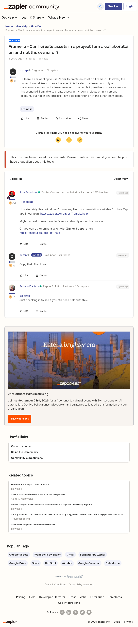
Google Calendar (89, 563)
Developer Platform (52, 597)
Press (72, 597)
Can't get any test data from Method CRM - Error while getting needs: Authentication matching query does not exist (67, 514)
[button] (113, 6)
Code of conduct (21, 446)
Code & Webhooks (22, 498)
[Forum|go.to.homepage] (32, 6)
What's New (57, 17)
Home (9, 26)
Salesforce (113, 563)
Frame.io (26, 109)
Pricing (20, 597)
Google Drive (17, 563)
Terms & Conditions (55, 584)
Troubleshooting (20, 518)
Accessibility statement (81, 584)
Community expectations (27, 457)
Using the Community (24, 452)
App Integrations (69, 602)
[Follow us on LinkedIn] (68, 612)
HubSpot (50, 563)
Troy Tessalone (28, 192)
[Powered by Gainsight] (69, 577)
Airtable (67, 563)
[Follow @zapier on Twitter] (82, 612)
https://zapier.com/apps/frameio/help (64, 213)
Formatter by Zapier (92, 554)
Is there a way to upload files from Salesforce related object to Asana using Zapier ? (51, 504)
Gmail (70, 554)
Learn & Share (31, 17)
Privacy (128, 621)
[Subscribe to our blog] (75, 612)
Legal (117, 621)
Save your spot (20, 418)
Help (32, 597)
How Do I (36, 26)
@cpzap (28, 201)
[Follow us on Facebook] (62, 612)
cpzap (24, 70)
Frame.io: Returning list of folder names (30, 484)
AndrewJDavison (29, 286)
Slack (35, 563)
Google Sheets (18, 554)
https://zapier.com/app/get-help (40, 232)
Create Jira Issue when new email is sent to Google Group (38, 494)
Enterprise (97, 597)
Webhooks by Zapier (47, 554)
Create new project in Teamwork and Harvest (33, 524)
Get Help (8, 17)
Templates (115, 597)
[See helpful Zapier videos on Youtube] (89, 612)
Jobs (83, 597)
